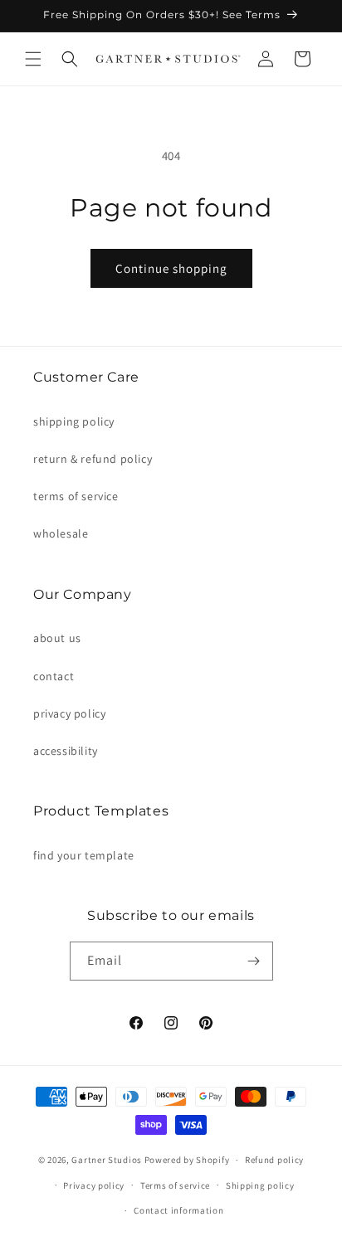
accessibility (65, 750)
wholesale (60, 533)
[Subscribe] (254, 961)
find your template (83, 855)
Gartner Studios (106, 1160)
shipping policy (74, 421)
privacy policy (69, 713)
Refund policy (274, 1160)
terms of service (76, 496)
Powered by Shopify (187, 1160)
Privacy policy (94, 1185)
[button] (33, 59)
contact (53, 676)
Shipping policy (260, 1185)
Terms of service (175, 1185)
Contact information (178, 1210)
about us (57, 637)
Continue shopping (171, 268)
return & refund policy (92, 458)
